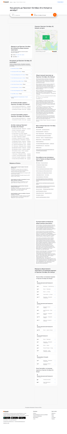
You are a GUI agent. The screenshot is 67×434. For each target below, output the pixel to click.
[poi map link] (46, 41)
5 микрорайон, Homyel (40, 174)
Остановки (53, 417)
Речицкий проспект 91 (49, 137)
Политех (42, 137)
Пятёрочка (38, 137)
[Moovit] (6, 2)
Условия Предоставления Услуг (8, 421)
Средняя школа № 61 (45, 129)
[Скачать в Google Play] (6, 418)
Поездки (53, 418)
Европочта (46, 131)
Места (53, 414)
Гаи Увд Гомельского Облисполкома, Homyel (44, 170)
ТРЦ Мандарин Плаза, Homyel (48, 189)
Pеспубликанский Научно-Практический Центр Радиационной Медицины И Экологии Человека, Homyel (44, 179)
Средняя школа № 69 (39, 131)
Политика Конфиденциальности (20, 421)
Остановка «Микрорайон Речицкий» (42, 143)
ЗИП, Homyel (38, 162)
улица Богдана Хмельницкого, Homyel (42, 197)
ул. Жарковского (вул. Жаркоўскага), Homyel (44, 172)
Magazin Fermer (39, 139)
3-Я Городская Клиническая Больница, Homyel (44, 168)
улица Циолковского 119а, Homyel (42, 176)
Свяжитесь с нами (6, 423)
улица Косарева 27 (48, 133)
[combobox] (21, 15)
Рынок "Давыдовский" (40, 133)
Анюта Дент (47, 145)
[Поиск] (55, 15)
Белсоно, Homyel (39, 189)
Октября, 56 (52, 143)
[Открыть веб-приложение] (22, 418)
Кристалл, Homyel (44, 162)
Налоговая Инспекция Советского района (43, 135)
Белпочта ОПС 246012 (46, 139)
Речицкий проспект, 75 (40, 145)
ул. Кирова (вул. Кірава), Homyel (41, 164)
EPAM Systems (38, 147)
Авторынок (38, 152)
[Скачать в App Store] (14, 418)
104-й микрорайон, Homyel (40, 166)
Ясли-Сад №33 (38, 129)
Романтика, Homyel (48, 193)
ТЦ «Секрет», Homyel (39, 195)
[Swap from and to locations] (32, 15)
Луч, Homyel (47, 174)
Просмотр (29, 106)
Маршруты (53, 413)
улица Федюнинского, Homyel (41, 191)
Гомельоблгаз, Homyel (40, 193)
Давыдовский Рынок (39, 141)
